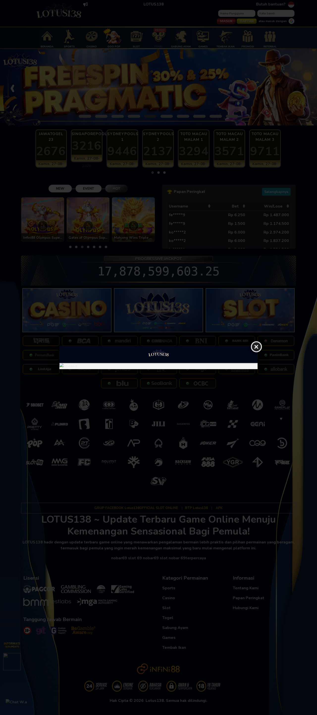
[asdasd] (158, 366)
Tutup (256, 347)
